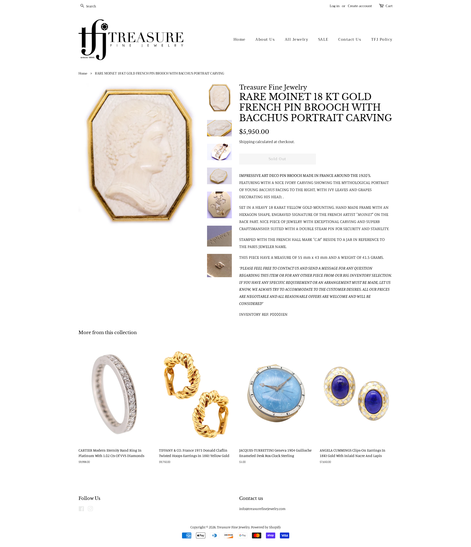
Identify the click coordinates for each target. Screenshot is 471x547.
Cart (389, 6)
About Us (265, 39)
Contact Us (349, 39)
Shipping (247, 141)
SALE (323, 39)
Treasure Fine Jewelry (233, 527)
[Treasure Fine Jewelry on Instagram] (90, 510)
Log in (335, 6)
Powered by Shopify (266, 527)
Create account (360, 6)
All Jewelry (296, 39)
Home (240, 39)
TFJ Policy (381, 39)
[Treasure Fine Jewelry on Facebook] (81, 510)
